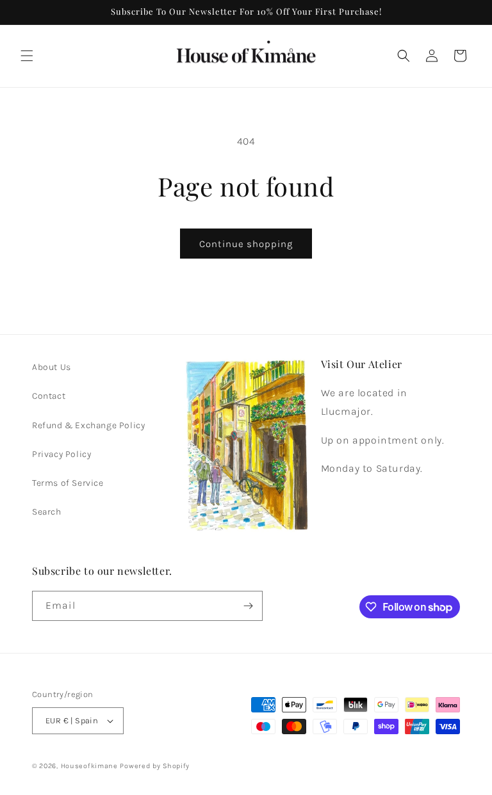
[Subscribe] (248, 606)
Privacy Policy (61, 454)
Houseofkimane (89, 766)
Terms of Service (68, 483)
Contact (48, 395)
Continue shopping (246, 244)
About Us (51, 367)
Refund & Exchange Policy (88, 425)
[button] (27, 56)
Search (47, 511)
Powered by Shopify (155, 766)
